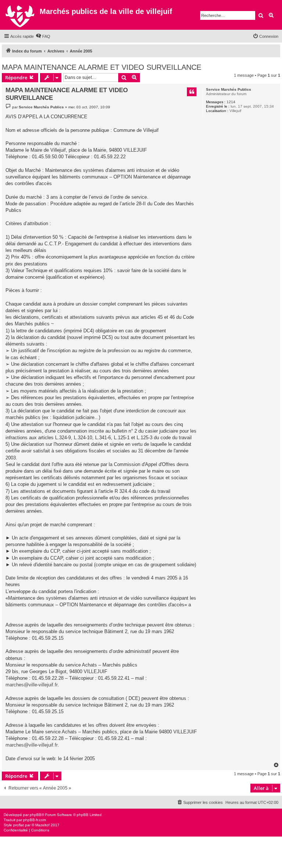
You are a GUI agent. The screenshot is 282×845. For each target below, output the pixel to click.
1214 (231, 102)
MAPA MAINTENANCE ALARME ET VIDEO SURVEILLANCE (101, 67)
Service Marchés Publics (228, 89)
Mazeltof (42, 825)
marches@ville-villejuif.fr (32, 684)
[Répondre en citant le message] (191, 91)
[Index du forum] (21, 15)
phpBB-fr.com (34, 820)
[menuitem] (43, 36)
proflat (18, 825)
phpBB (35, 815)
